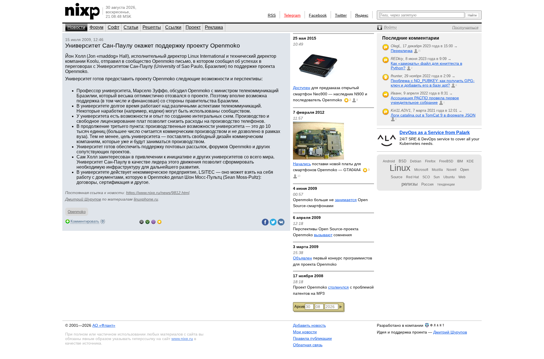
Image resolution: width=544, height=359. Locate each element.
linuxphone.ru (146, 199)
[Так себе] (147, 221)
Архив (299, 306)
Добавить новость (309, 325)
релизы (409, 184)
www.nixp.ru (182, 338)
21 (419, 51)
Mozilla (437, 169)
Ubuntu (449, 177)
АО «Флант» (103, 325)
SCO (426, 177)
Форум (96, 27)
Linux (400, 168)
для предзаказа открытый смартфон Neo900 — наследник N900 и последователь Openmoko (330, 93)
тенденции (446, 184)
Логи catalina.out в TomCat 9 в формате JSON (433, 115)
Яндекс (361, 15)
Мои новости (305, 332)
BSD (402, 161)
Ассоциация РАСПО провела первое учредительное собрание (425, 100)
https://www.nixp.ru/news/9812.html (157, 192)
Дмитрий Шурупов (83, 199)
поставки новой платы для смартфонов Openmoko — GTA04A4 (327, 167)
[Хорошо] (153, 221)
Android (389, 161)
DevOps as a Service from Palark (435, 132)
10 (299, 176)
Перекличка (402, 50)
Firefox (430, 161)
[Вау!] (159, 221)
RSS (272, 15)
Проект (193, 27)
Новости (76, 27)
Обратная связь (307, 345)
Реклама (214, 27)
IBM (460, 161)
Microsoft (421, 169)
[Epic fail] (141, 221)
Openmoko (77, 212)
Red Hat (412, 177)
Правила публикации (312, 338)
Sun (437, 177)
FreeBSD (446, 161)
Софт (113, 27)
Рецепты (152, 27)
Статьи (131, 27)
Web (462, 177)
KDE (470, 161)
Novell (451, 169)
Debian (415, 161)
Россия (427, 184)
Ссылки (173, 27)
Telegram (292, 15)
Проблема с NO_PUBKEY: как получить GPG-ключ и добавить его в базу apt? (433, 82)
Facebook (318, 15)
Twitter (341, 15)
